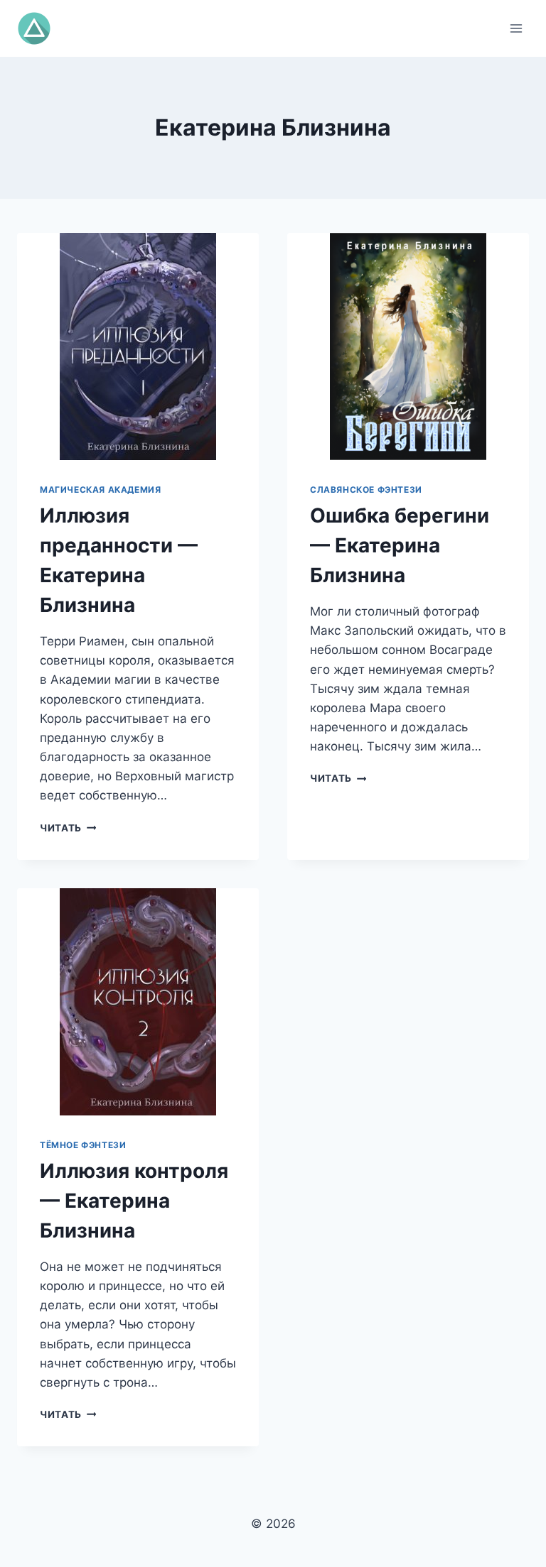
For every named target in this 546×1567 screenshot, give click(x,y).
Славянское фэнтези (366, 489)
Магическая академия (100, 489)
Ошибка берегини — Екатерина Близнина (399, 545)
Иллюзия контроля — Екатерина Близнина (134, 1201)
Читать (68, 828)
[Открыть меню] (516, 28)
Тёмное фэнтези (83, 1145)
